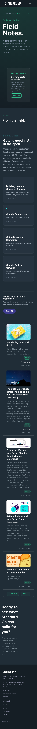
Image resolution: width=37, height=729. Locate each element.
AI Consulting (7, 701)
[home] (12, 4)
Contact (5, 714)
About (5, 708)
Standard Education (9, 694)
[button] (29, 3)
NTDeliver (6, 691)
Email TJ (9, 311)
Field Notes (6, 711)
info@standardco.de (15, 684)
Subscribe (16, 95)
